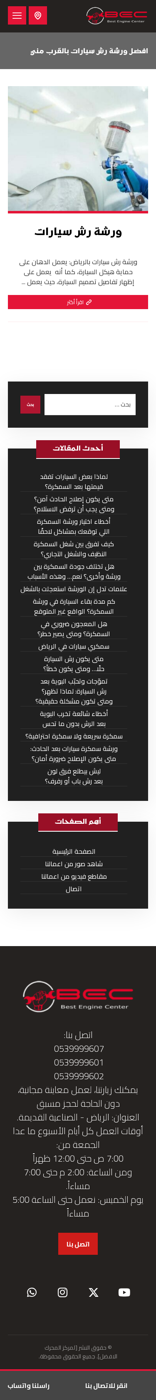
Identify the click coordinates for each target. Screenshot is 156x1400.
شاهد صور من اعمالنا (74, 864)
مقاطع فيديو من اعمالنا (74, 876)
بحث (30, 405)
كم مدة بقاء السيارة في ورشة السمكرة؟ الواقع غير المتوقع (74, 606)
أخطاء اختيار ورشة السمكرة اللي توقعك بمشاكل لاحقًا (74, 526)
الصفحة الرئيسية (74, 851)
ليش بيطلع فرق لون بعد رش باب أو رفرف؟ (74, 776)
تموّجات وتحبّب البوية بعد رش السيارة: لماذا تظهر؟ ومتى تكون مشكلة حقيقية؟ (74, 691)
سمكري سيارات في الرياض (73, 646)
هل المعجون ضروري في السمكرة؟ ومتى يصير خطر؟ (73, 629)
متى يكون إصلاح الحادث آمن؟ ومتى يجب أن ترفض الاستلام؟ (74, 504)
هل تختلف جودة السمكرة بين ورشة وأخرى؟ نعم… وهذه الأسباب (74, 571)
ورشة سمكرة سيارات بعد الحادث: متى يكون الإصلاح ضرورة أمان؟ (74, 753)
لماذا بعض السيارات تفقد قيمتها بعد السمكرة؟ (74, 481)
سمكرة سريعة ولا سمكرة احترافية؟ (74, 736)
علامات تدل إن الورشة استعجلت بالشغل (73, 589)
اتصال (74, 889)
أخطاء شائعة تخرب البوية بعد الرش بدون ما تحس (74, 719)
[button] (17, 15)
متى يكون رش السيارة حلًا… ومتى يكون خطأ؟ (73, 664)
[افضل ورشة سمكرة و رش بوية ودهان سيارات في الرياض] (117, 16)
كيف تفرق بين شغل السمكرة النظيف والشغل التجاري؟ (74, 549)
